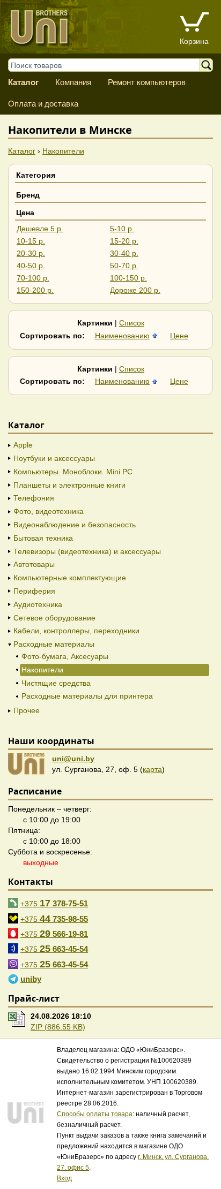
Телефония (33, 498)
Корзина (194, 41)
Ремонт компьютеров (147, 82)
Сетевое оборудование (54, 618)
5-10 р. (122, 228)
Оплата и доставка (43, 103)
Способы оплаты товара (94, 1114)
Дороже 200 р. (135, 290)
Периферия (34, 591)
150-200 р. (35, 290)
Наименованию (122, 335)
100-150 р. (128, 278)
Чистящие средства (56, 683)
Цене (179, 335)
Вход (64, 1178)
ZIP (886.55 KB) (58, 1027)
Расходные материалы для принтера (87, 696)
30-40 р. (124, 253)
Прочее (26, 710)
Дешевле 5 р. (40, 228)
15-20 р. (124, 241)
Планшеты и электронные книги (69, 485)
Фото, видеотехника (48, 511)
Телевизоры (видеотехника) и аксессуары (87, 551)
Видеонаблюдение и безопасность (74, 524)
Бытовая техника (43, 538)
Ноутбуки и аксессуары (54, 458)
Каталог (23, 82)
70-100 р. (33, 278)
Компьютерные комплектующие (69, 577)
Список (131, 323)
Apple (23, 445)
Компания (73, 82)
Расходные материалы (53, 644)
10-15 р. (31, 241)
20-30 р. (31, 253)
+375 (54, 903)
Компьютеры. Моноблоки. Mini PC (72, 471)
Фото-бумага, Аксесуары (64, 656)
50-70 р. (124, 265)
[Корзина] (194, 23)
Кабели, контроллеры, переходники (76, 630)
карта (152, 769)
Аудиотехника (37, 604)
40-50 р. (31, 265)
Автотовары (34, 564)
